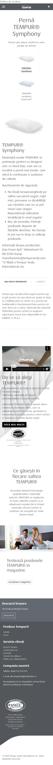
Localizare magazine (20, 581)
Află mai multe (14, 424)
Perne (5, 635)
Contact (41, 281)
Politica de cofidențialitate (14, 659)
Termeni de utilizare (12, 656)
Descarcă (9, 615)
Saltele (6, 632)
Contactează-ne (10, 650)
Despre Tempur (10, 647)
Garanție (7, 653)
